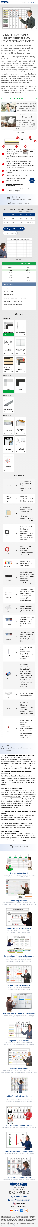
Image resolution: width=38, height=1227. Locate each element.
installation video (15, 797)
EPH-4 (8, 678)
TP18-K (8, 536)
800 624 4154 (26, 108)
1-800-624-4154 (20, 1196)
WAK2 (8, 731)
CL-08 (8, 655)
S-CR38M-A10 (8, 566)
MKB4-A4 (8, 624)
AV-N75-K (8, 597)
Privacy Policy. (11, 1225)
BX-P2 (8, 611)
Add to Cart (23, 263)
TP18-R (8, 553)
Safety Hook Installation (12, 801)
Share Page (20, 132)
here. (24, 840)
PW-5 (8, 697)
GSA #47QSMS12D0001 (19, 1206)
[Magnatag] (19, 1184)
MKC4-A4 (8, 639)
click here (29, 820)
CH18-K (8, 501)
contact (29, 106)
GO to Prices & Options (18, 98)
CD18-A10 (8, 516)
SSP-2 (8, 708)
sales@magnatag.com (26, 110)
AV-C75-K (8, 580)
